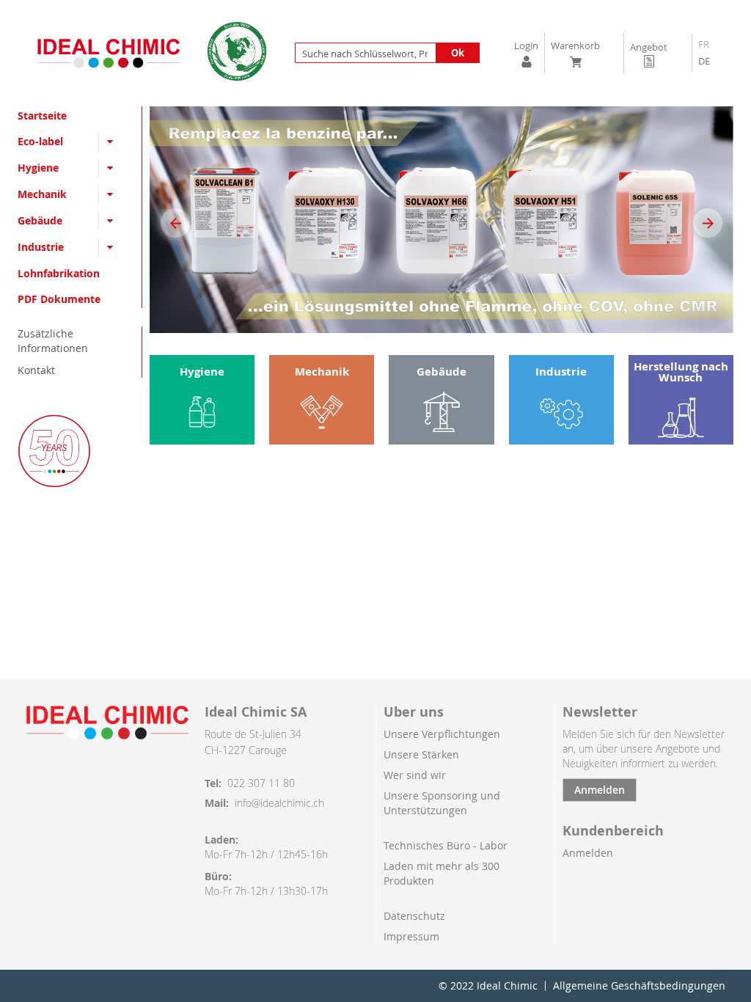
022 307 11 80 (261, 783)
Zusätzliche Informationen (53, 340)
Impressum (411, 936)
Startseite (42, 115)
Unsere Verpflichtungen (442, 734)
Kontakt (36, 370)
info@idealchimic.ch (279, 803)
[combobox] (387, 53)
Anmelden (599, 790)
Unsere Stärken (421, 754)
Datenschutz (414, 916)
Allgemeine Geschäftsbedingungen (639, 986)
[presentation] (175, 223)
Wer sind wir (415, 775)
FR (703, 44)
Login (526, 45)
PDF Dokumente (59, 299)
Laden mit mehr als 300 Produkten (441, 873)
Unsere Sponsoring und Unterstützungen (442, 803)
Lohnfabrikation (59, 273)
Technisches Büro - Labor (446, 845)
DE (704, 60)
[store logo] (108, 52)
